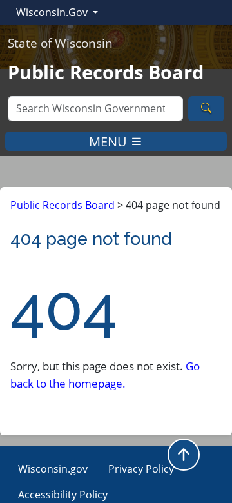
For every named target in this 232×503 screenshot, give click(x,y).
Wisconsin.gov (53, 469)
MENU (109, 141)
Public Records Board (62, 205)
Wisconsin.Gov (53, 12)
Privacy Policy (141, 469)
